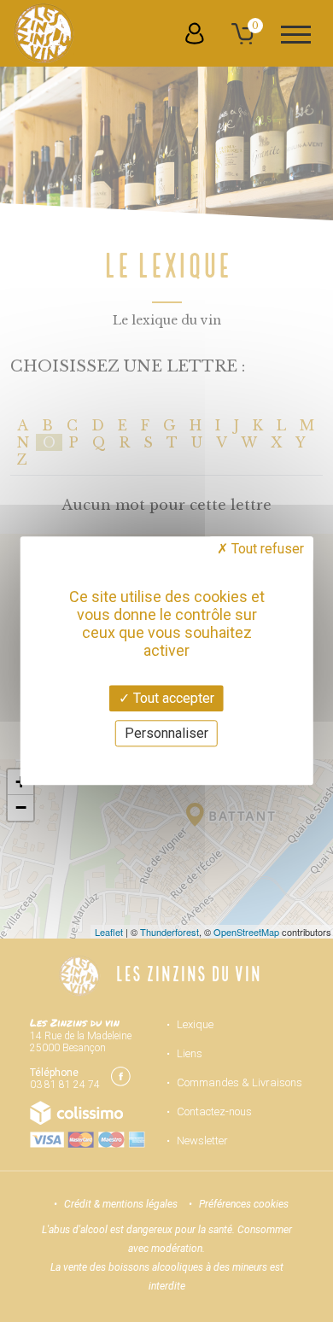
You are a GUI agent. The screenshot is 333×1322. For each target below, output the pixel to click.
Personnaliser (166, 734)
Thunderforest (169, 932)
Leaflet (109, 932)
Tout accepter (172, 698)
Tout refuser (266, 549)
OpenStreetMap (246, 932)
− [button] (20, 807)
